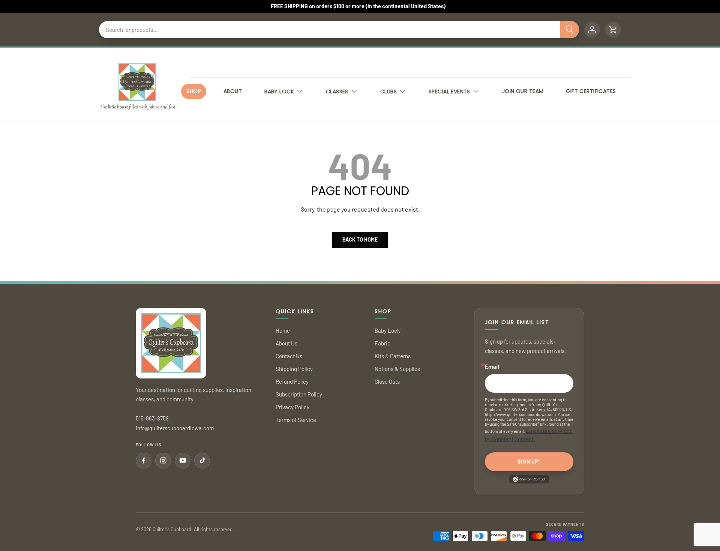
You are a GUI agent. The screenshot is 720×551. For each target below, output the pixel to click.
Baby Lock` (388, 330)
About (233, 91)
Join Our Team (522, 91)
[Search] (569, 29)
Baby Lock (279, 91)
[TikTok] (202, 460)
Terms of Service (296, 419)
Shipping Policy (294, 368)
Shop (193, 91)
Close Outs (387, 381)
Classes (337, 91)
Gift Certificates (591, 91)
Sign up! (529, 461)
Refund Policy (292, 381)
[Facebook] (144, 460)
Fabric (382, 343)
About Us (286, 343)
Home (283, 330)
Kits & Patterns (393, 356)
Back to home (360, 239)
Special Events (449, 91)
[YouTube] (182, 460)
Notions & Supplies (397, 368)
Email (492, 366)
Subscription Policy (299, 394)
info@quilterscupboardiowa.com (175, 428)
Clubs (388, 91)
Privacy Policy (292, 407)
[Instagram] (163, 460)
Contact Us (289, 356)
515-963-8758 (152, 418)
